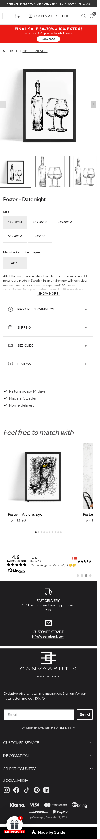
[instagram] (6, 790)
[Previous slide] (3, 104)
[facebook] (16, 790)
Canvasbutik (53, 817)
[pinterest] (37, 790)
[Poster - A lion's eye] (41, 516)
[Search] (83, 16)
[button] (7, 16)
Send (85, 714)
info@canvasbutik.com (48, 636)
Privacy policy (67, 727)
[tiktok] (26, 790)
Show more (48, 292)
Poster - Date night (35, 50)
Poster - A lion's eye (25, 513)
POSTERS (14, 50)
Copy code (48, 39)
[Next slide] (93, 104)
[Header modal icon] (7, 16)
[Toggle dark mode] (18, 16)
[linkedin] (46, 790)
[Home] (3, 51)
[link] (48, 562)
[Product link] (41, 475)
